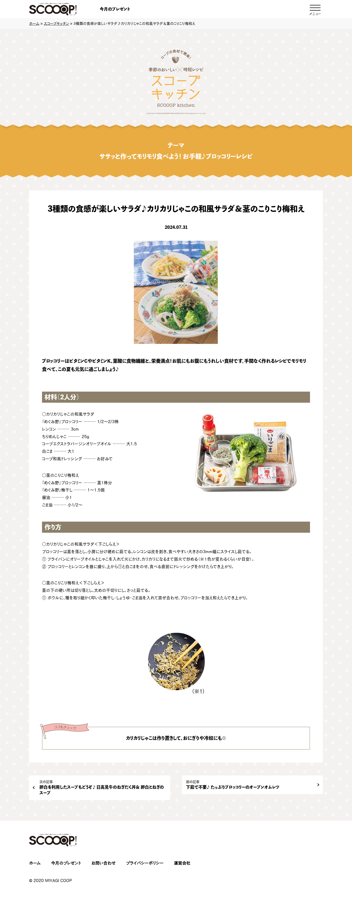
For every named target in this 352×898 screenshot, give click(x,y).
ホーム (34, 23)
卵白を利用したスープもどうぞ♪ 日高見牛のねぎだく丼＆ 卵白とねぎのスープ (101, 787)
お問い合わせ (103, 863)
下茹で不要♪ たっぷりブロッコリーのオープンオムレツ (232, 784)
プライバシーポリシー (145, 863)
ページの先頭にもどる (329, 862)
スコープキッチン (56, 23)
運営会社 (182, 863)
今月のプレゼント (115, 9)
